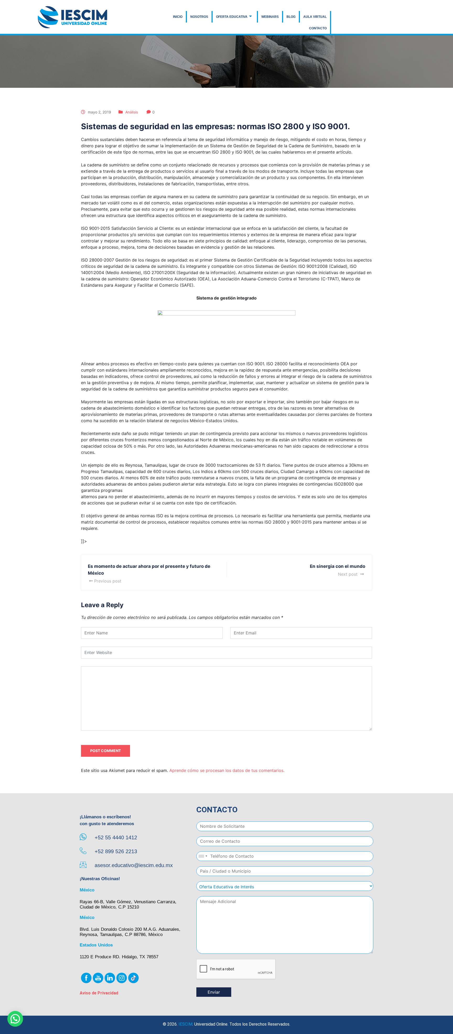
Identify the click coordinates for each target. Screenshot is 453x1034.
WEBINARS (270, 17)
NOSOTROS (199, 17)
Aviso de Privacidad (99, 993)
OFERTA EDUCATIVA (231, 17)
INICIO (177, 17)
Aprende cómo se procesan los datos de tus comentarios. (226, 770)
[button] (15, 1019)
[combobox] (203, 856)
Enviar (214, 992)
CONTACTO (318, 28)
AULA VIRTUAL (315, 17)
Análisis (131, 112)
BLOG (291, 17)
